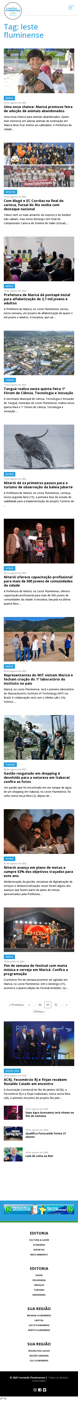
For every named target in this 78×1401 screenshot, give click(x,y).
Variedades (39, 1294)
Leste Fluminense (39, 1325)
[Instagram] (35, 1390)
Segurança (39, 1280)
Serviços (39, 1285)
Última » (39, 1011)
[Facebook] (39, 1390)
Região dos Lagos (39, 1350)
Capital (39, 1320)
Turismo (39, 1289)
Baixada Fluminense (39, 1315)
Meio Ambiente (39, 1254)
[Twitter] (44, 1390)
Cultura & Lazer (39, 1239)
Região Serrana (39, 1355)
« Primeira (16, 1005)
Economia (39, 1244)
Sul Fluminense (39, 1360)
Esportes (39, 1249)
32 (56, 1005)
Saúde (39, 1275)
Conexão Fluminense (13, 11)
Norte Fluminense (39, 1330)
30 (40, 1005)
